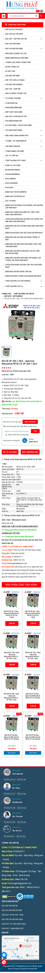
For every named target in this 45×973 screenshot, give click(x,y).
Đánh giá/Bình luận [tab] (30, 452)
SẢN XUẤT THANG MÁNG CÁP (13, 928)
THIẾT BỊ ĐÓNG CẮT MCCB (24, 294)
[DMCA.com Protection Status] (9, 896)
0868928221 (10, 836)
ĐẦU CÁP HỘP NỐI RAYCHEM (12, 919)
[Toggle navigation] (3, 16)
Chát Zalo (22, 779)
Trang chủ (6, 294)
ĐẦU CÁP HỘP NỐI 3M (10, 906)
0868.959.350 (10, 822)
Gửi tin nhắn (30, 422)
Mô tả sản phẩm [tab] (10, 452)
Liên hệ (12, 623)
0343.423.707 (10, 794)
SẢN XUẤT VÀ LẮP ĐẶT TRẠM (12, 915)
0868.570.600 (10, 808)
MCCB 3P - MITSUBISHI (13, 296)
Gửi (35, 431)
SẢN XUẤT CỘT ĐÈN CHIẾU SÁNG (14, 924)
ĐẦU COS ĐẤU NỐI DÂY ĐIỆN (12, 910)
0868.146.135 (10, 779)
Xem (9, 753)
